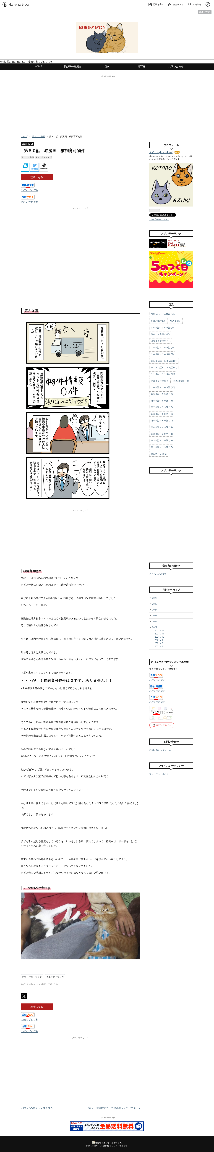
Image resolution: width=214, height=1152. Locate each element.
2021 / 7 (159, 646)
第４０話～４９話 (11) (162, 427)
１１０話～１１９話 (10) (163, 373)
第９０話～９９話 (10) (162, 394)
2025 (154, 603)
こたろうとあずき (158, 573)
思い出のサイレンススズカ (37, 1108)
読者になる (204, 12)
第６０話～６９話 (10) (162, 413)
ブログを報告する (119, 1145)
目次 (107, 66)
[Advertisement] (107, 107)
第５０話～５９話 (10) (162, 420)
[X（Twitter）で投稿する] (24, 996)
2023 (154, 615)
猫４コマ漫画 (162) (160, 334)
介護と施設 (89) (158, 320)
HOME (38, 66)
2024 (154, 609)
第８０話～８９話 (43, 157)
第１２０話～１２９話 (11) (164, 367)
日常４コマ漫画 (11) (160, 340)
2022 (154, 621)
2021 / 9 (159, 640)
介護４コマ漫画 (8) (160, 380)
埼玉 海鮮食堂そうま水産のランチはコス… (114, 1108)
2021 (154, 627)
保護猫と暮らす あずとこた (70, 27)
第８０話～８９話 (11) (162, 400)
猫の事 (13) (175, 320)
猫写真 (141, 66)
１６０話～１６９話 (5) (162, 327)
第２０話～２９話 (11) (162, 440)
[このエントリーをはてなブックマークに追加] (25, 167)
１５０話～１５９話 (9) (162, 347)
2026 (154, 597)
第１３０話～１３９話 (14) (164, 360)
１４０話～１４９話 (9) (162, 354)
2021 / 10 (159, 636)
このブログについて (159, 219)
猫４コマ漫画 (27, 157)
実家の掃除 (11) (181, 380)
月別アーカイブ (171, 589)
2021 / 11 (159, 633)
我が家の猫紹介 (72, 66)
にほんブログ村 (29, 190)
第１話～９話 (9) (159, 453)
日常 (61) (155, 314)
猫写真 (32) (169, 314)
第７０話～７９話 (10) (162, 407)
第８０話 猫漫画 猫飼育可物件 (54, 150)
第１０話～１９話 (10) (162, 447)
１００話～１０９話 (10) (163, 387)
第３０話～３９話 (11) (162, 433)
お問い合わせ (175, 66)
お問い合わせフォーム (160, 749)
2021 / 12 (159, 630)
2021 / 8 (159, 643)
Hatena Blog (103, 1145)
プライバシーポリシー (160, 773)
